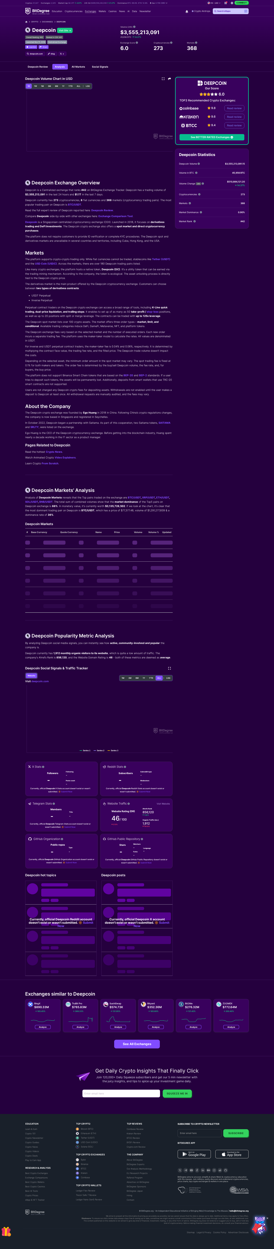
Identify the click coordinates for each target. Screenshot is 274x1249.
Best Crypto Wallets (34, 1182)
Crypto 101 (30, 1133)
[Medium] (208, 1170)
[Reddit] (220, 1170)
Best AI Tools (31, 1191)
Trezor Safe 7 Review (86, 1195)
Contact (130, 1200)
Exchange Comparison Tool (115, 216)
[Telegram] (185, 1170)
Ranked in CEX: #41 (54, 37)
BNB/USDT (46, 501)
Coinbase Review (135, 1129)
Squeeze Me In (177, 1093)
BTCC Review (133, 1138)
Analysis (60, 66)
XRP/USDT (148, 497)
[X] (180, 1170)
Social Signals (100, 66)
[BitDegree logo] (34, 1212)
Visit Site (64, 30)
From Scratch (50, 463)
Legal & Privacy (204, 1232)
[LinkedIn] (202, 1170)
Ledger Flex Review (85, 1190)
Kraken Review (134, 1133)
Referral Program (135, 1177)
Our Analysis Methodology (139, 1168)
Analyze (43, 1027)
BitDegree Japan (135, 1191)
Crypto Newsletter (34, 1138)
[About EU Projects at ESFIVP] (189, 1189)
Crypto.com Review (136, 1147)
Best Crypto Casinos (35, 1186)
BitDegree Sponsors (136, 1186)
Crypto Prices (31, 1195)
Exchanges (47, 22)
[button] (158, 3)
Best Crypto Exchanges (36, 1173)
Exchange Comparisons (36, 1177)
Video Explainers (65, 457)
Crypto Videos (32, 1151)
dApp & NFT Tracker (35, 1200)
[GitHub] (225, 1170)
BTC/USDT (74, 204)
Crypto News (54, 451)
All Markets (79, 66)
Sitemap (191, 1232)
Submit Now (66, 791)
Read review (234, 108)
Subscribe (236, 1133)
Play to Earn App (33, 1160)
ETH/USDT (162, 497)
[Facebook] (197, 1170)
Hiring (129, 1195)
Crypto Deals (31, 1155)
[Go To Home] (27, 22)
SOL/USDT (31, 501)
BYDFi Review (133, 1142)
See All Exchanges (137, 1044)
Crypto (34, 22)
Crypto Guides (32, 1142)
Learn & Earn (31, 1129)
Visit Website (163, 803)
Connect (241, 2)
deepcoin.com (40, 681)
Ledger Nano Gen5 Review (89, 1199)
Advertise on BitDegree (138, 1182)
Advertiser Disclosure (238, 1232)
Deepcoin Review (38, 66)
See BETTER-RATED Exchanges (210, 137)
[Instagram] (214, 1170)
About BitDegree (135, 1160)
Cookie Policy (219, 1232)
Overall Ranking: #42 (34, 37)
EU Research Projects (137, 1173)
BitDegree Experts (135, 1164)
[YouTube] (191, 1170)
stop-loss (153, 311)
